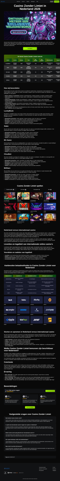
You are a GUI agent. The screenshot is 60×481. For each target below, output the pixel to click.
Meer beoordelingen (30, 407)
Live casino (23, 189)
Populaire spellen (9, 189)
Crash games (35, 189)
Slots (49, 189)
